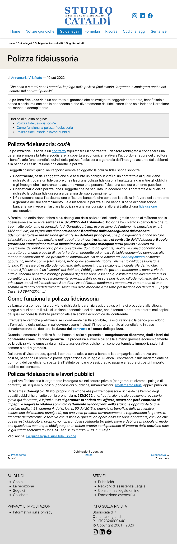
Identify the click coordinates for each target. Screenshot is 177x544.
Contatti (19, 482)
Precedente (18, 455)
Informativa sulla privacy (32, 512)
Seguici (19, 490)
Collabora (21, 495)
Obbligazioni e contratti (49, 43)
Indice (88, 455)
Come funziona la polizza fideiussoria (45, 127)
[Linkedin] (142, 16)
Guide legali (69, 31)
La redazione (23, 486)
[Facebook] (150, 16)
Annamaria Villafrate (26, 77)
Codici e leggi (134, 31)
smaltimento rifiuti (128, 385)
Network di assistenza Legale (122, 486)
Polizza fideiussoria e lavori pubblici (43, 132)
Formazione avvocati (115, 495)
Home (15, 31)
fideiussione (148, 206)
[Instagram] (134, 16)
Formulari (92, 31)
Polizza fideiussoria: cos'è (36, 123)
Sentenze (159, 31)
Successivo (158, 455)
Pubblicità (106, 482)
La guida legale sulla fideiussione (51, 436)
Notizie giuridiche (40, 31)
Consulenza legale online (118, 490)
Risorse (111, 31)
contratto (59, 151)
